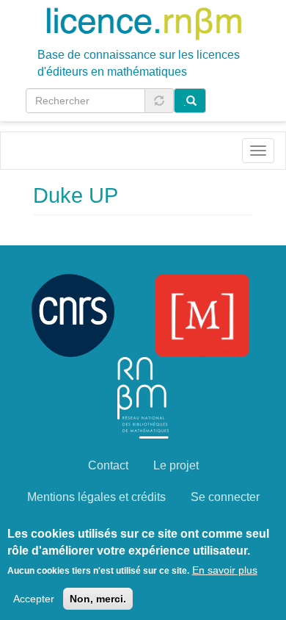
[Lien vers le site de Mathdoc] (202, 315)
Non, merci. (98, 599)
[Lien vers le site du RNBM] (143, 397)
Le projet (176, 465)
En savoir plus (224, 570)
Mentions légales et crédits (96, 497)
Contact (108, 465)
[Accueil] (144, 23)
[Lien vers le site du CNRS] (73, 315)
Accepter (33, 599)
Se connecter (225, 497)
